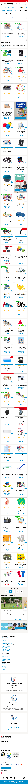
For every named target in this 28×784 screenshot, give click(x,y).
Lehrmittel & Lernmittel (11, 10)
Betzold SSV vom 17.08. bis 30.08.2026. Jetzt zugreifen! (13, 1)
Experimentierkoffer (6, 649)
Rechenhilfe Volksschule (7, 639)
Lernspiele (4, 667)
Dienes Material (5, 637)
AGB (16, 781)
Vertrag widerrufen (6, 768)
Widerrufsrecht (22, 781)
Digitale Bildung (5, 647)
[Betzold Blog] (24, 778)
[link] (22, 4)
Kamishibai (4, 666)
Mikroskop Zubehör (6, 650)
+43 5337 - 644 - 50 (15, 727)
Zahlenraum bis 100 (6, 656)
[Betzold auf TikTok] (14, 778)
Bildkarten (4, 663)
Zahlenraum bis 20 (6, 655)
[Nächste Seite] (21, 591)
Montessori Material (6, 659)
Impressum (5, 781)
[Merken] (12, 29)
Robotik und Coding (6, 646)
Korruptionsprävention (6, 782)
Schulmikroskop (5, 652)
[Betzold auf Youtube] (19, 778)
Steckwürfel (4, 640)
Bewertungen (19, 782)
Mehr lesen (3, 46)
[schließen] (27, 1)
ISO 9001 (16, 756)
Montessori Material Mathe (7, 657)
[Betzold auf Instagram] (7, 778)
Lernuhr (3, 669)
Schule (3, 10)
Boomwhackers (5, 660)
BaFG (14, 782)
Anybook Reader (5, 665)
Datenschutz (11, 781)
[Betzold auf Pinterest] (11, 778)
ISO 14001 (16, 753)
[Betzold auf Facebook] (3, 778)
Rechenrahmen (5, 642)
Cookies (24, 782)
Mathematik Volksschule (7, 643)
